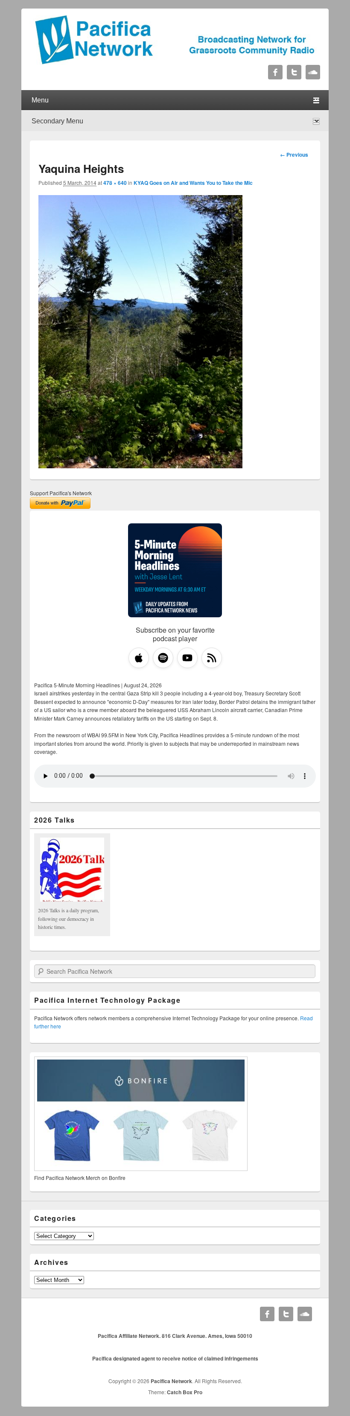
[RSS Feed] (211, 658)
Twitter (294, 72)
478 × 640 (115, 183)
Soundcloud (313, 72)
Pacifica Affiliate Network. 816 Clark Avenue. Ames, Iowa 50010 (175, 1336)
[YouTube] (187, 658)
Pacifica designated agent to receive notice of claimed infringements (175, 1358)
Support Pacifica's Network (61, 492)
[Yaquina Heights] (140, 465)
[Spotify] (163, 658)
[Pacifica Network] (175, 62)
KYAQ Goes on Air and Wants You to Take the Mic (193, 183)
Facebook (275, 72)
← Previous (294, 154)
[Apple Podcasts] (138, 658)
